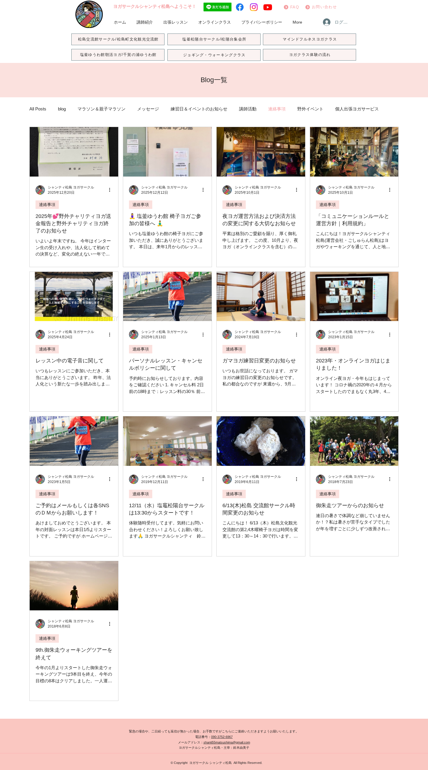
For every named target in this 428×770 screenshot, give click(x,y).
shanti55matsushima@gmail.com (227, 742)
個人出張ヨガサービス (357, 108)
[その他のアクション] (111, 189)
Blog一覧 (214, 80)
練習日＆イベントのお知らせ (199, 108)
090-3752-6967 (222, 737)
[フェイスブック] (240, 7)
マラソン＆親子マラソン (101, 108)
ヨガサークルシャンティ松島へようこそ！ (154, 6)
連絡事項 (277, 108)
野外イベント (310, 108)
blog (62, 108)
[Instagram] (254, 7)
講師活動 (248, 108)
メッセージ (148, 108)
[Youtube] (268, 7)
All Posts (37, 108)
